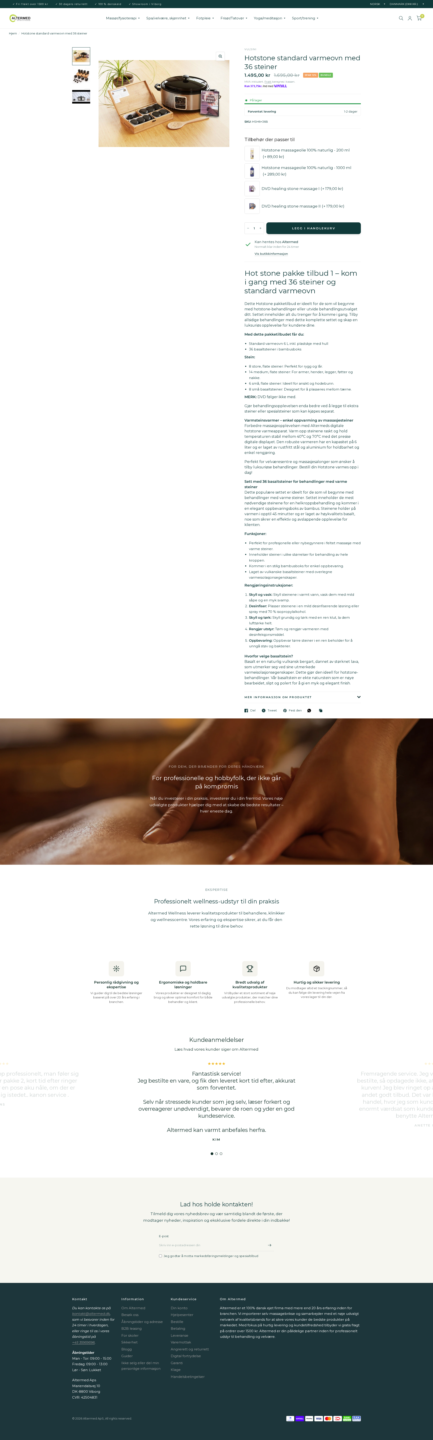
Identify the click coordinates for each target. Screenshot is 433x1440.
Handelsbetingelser (188, 1377)
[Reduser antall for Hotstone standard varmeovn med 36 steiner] (248, 228)
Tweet (272, 710)
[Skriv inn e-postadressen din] (269, 1245)
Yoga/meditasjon (268, 18)
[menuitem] (123, 18)
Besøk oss (129, 1315)
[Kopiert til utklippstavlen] (322, 711)
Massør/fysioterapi (121, 18)
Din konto (179, 1308)
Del (253, 710)
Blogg (126, 1349)
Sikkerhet (129, 1342)
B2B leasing (131, 1328)
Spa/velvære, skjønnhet (166, 18)
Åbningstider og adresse (142, 1322)
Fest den (295, 710)
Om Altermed (133, 1308)
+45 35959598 (83, 1342)
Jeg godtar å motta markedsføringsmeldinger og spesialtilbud (211, 1256)
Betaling (178, 1328)
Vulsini (250, 49)
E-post (164, 1236)
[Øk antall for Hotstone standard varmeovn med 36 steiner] (260, 228)
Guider (127, 1356)
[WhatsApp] (310, 710)
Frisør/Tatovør (232, 18)
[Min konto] (409, 18)
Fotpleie (203, 18)
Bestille (177, 1322)
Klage (176, 1370)
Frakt (268, 81)
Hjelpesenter (182, 1315)
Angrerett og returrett (190, 1349)
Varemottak (181, 1342)
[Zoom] (220, 56)
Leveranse (179, 1335)
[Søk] (401, 18)
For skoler (129, 1335)
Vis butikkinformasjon (271, 253)
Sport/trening (303, 18)
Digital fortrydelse (186, 1356)
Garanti (177, 1363)
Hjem (13, 33)
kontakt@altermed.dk (91, 1313)
